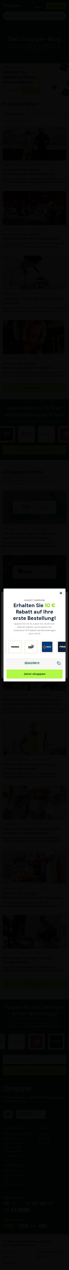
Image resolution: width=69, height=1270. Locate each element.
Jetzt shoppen (34, 674)
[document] (34, 635)
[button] (61, 593)
